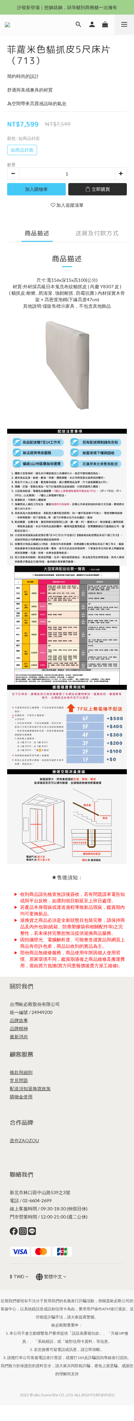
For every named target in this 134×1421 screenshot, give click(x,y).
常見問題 (19, 1080)
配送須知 (19, 1088)
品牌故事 (19, 1020)
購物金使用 (21, 1096)
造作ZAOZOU (24, 1140)
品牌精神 (19, 1028)
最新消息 (19, 1036)
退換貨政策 (39, 1088)
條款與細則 (21, 1072)
